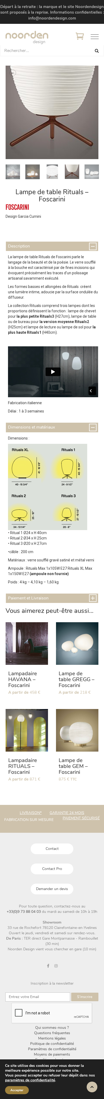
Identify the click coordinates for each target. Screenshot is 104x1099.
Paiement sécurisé (81, 818)
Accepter (16, 1090)
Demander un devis (52, 888)
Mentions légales (52, 1038)
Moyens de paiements (52, 1054)
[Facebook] (48, 966)
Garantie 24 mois (67, 812)
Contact (52, 848)
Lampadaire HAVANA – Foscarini (22, 679)
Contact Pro (52, 868)
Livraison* (31, 812)
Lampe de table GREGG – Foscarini (76, 679)
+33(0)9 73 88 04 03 (24, 911)
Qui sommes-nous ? (52, 1027)
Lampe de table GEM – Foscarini (73, 766)
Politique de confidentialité (52, 1043)
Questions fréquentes (52, 1033)
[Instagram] (56, 966)
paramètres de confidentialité (30, 1080)
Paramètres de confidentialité (52, 1049)
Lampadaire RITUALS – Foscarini (22, 766)
